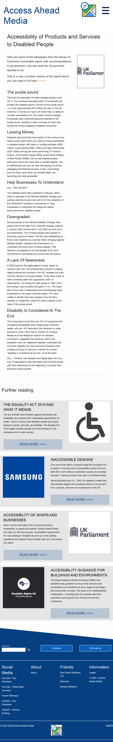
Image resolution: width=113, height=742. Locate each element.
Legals (92, 672)
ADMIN (109, 726)
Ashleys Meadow (68, 686)
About (34, 672)
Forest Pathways (10, 695)
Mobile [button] (57, 648)
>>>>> (42, 80)
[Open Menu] (105, 10)
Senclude (64, 681)
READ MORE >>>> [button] (33, 444)
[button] (95, 648)
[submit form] (28, 650)
